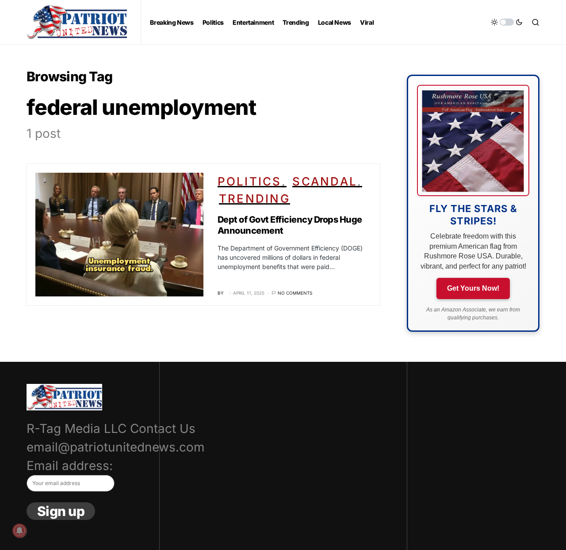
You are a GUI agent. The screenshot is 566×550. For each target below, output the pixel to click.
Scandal (324, 181)
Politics (250, 181)
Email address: (70, 465)
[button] (507, 22)
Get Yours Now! (473, 288)
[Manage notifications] (19, 530)
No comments (295, 293)
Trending (254, 198)
